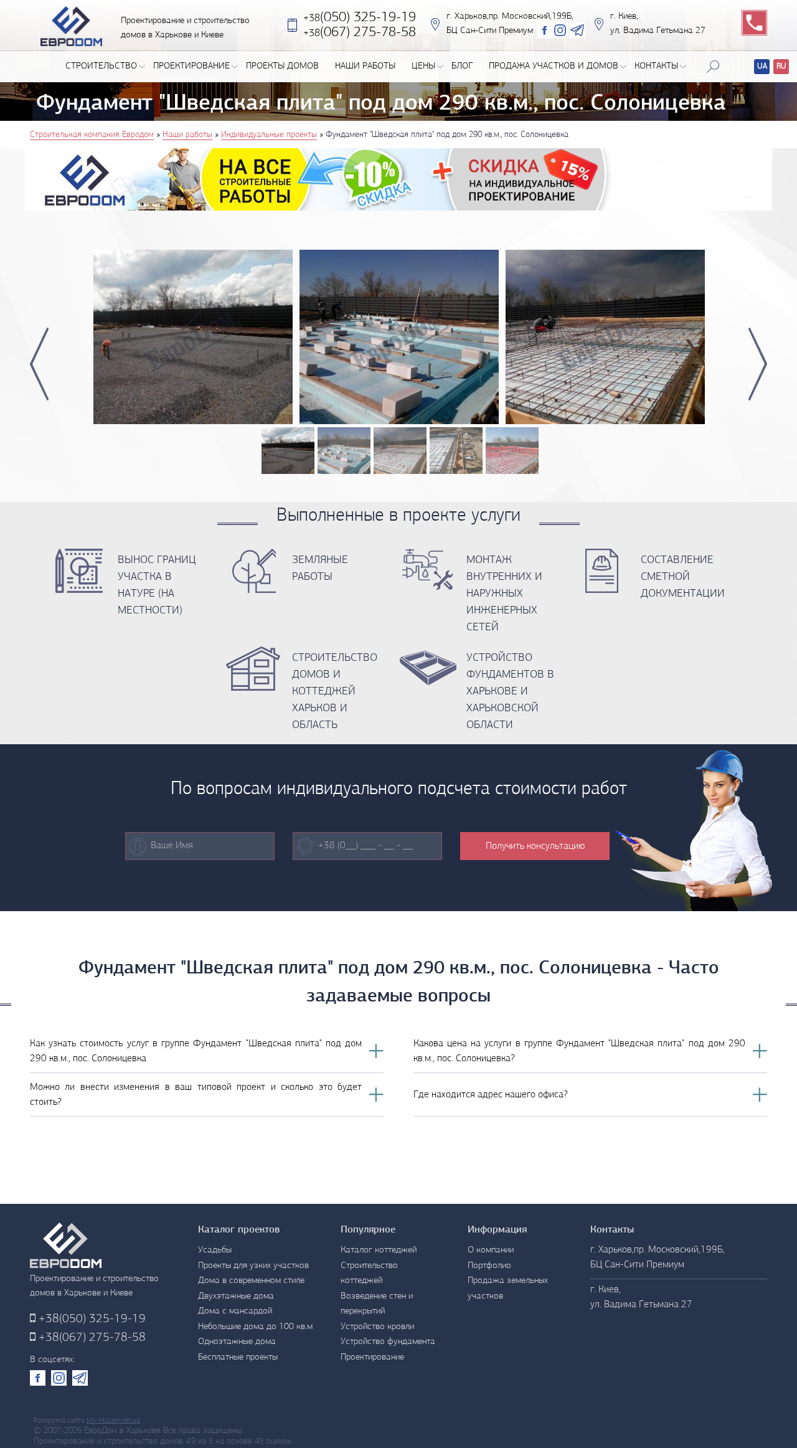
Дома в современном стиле (251, 1280)
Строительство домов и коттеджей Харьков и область (334, 692)
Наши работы (365, 66)
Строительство (101, 66)
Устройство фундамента (388, 1341)
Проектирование (191, 66)
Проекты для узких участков (253, 1266)
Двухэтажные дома (236, 1296)
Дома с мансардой (235, 1311)
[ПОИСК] (713, 66)
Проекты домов (282, 66)
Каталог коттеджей (379, 1250)
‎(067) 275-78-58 (359, 33)
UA (762, 66)
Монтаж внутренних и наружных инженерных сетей (504, 594)
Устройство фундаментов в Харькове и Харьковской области (510, 692)
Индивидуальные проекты (269, 135)
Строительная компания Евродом (92, 135)
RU (781, 66)
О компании (491, 1250)
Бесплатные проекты (238, 1357)
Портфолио (489, 1266)
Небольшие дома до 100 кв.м (255, 1327)
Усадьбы (215, 1250)
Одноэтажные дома (237, 1341)
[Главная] (71, 25)
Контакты (656, 66)
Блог (462, 66)
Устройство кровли (377, 1327)
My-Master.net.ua (113, 1420)
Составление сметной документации (683, 577)
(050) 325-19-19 (359, 18)
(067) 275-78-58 (90, 1338)
